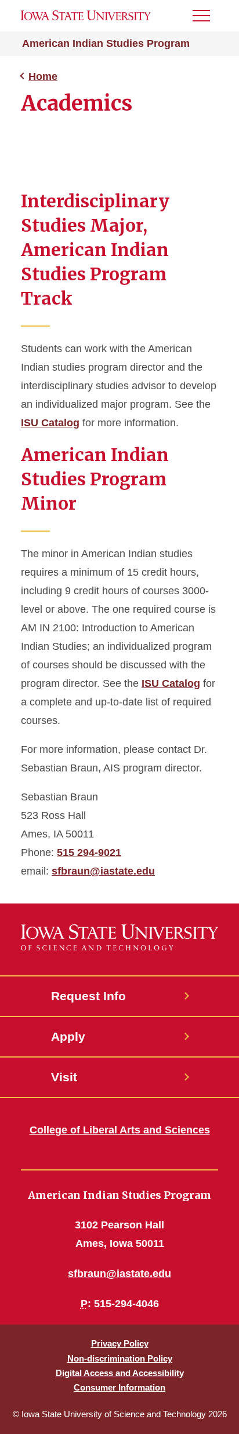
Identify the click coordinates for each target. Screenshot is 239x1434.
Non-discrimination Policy (119, 1358)
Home (42, 76)
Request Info (88, 996)
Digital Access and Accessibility (120, 1373)
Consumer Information (119, 1387)
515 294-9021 (89, 852)
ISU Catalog (50, 423)
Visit (64, 1077)
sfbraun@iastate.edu (103, 871)
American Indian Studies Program (106, 43)
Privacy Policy (120, 1343)
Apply (68, 1036)
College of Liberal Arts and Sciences (120, 1130)
